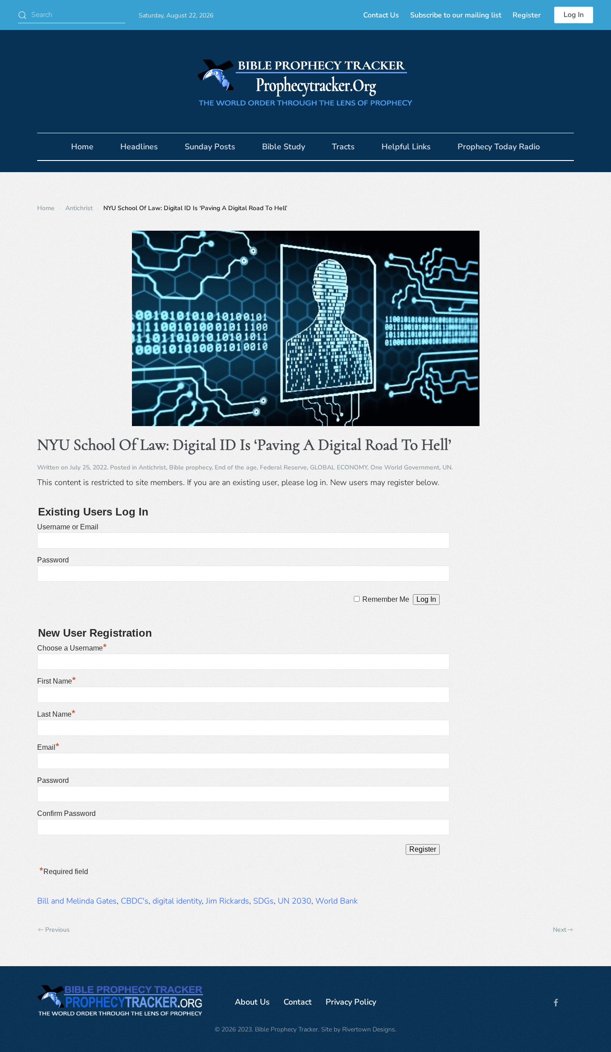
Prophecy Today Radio (499, 146)
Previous (57, 929)
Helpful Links (406, 146)
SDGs (263, 901)
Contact (298, 1002)
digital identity (177, 901)
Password (53, 560)
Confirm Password (66, 813)
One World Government (404, 467)
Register (527, 15)
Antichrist (152, 467)
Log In (574, 15)
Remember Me (385, 599)
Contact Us (381, 15)
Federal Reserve (283, 467)
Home (82, 146)
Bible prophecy (190, 467)
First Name (56, 681)
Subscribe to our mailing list (455, 15)
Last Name (56, 714)
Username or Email (67, 527)
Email (48, 747)
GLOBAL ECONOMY (338, 467)
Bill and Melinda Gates (77, 901)
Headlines (139, 146)
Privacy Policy (351, 1002)
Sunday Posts (210, 146)
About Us (252, 1002)
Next (559, 929)
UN (446, 467)
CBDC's (135, 901)
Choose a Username (72, 648)
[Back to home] (305, 81)
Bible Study (283, 146)
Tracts (343, 146)
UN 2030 (294, 901)
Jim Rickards (227, 901)
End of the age (236, 467)
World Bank (336, 901)
